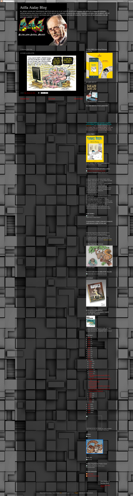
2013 (89, 357)
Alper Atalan (91, 473)
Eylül (90, 367)
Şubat (90, 399)
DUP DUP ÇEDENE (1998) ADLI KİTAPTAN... (100, 389)
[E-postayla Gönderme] (39, 92)
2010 (89, 406)
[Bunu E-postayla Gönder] (41, 93)
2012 (89, 359)
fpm (61, 492)
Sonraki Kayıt (24, 99)
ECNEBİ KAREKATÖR (94, 381)
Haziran (91, 373)
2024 (89, 337)
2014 (89, 355)
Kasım (90, 363)
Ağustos (91, 369)
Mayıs (90, 393)
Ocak (90, 401)
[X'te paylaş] (44, 93)
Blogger (76, 492)
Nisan (90, 395)
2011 (89, 404)
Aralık (90, 361)
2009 (89, 408)
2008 (89, 410)
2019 (89, 345)
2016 (89, 351)
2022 (89, 339)
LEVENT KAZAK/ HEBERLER (96, 391)
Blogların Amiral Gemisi (93, 476)
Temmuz (91, 371)
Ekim (90, 365)
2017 (89, 349)
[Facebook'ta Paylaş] (46, 93)
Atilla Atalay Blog (33, 7)
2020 (89, 343)
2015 (89, 353)
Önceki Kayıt (78, 99)
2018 (89, 347)
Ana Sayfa (51, 99)
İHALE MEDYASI (93, 384)
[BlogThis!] (43, 93)
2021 (89, 341)
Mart (90, 397)
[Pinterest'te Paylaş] (47, 93)
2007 (89, 412)
